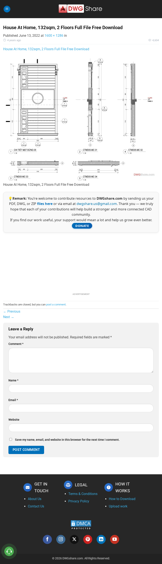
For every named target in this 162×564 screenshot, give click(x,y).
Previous (11, 311)
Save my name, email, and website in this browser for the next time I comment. (67, 440)
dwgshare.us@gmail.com (97, 203)
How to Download (122, 499)
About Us (34, 499)
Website (13, 420)
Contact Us (36, 506)
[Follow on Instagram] (60, 539)
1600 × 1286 (54, 36)
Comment (15, 344)
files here (45, 203)
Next (8, 317)
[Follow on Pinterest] (87, 539)
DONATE (82, 226)
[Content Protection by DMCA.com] (81, 525)
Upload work (118, 506)
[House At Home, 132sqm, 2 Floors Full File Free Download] (81, 119)
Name (13, 380)
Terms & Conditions (82, 494)
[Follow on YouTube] (114, 539)
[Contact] (9, 551)
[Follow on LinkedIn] (101, 539)
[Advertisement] (81, 262)
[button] (7, 9)
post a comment (56, 304)
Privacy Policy (78, 501)
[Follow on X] (74, 539)
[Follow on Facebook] (47, 539)
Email (13, 400)
